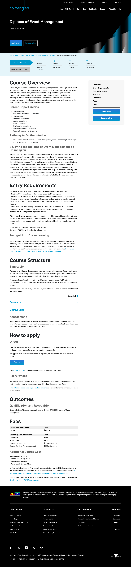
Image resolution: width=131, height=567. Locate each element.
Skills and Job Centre (49, 529)
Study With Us (65, 9)
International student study (19, 522)
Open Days (14, 519)
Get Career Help (79, 9)
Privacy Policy (66, 555)
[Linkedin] (26, 547)
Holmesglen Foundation (85, 515)
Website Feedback (78, 555)
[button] (119, 9)
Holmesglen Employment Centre (53, 533)
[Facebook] (11, 547)
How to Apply (18, 370)
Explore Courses (15, 515)
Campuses (116, 515)
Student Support (16, 533)
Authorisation (47, 555)
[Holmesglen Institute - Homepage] (11, 55)
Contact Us (117, 519)
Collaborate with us (49, 526)
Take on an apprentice (50, 515)
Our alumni (81, 522)
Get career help (15, 526)
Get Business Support (97, 9)
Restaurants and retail (85, 526)
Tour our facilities (48, 519)
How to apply (14, 529)
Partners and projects (50, 522)
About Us (112, 9)
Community (116, 529)
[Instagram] (18, 547)
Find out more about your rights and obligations (28, 388)
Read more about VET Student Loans (24, 480)
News (114, 526)
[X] (34, 547)
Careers (115, 522)
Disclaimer (56, 555)
